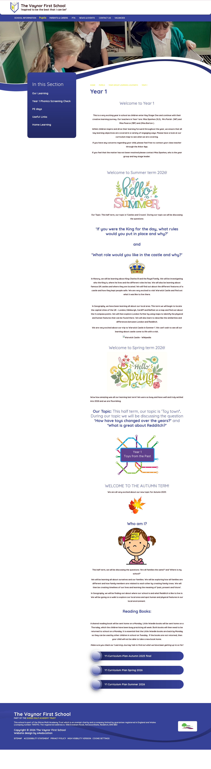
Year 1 (144, 85)
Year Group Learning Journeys (123, 85)
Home (92, 85)
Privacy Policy (58, 738)
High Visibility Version (79, 738)
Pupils (102, 85)
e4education (44, 733)
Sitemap (18, 738)
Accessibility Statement (36, 738)
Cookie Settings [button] (101, 738)
